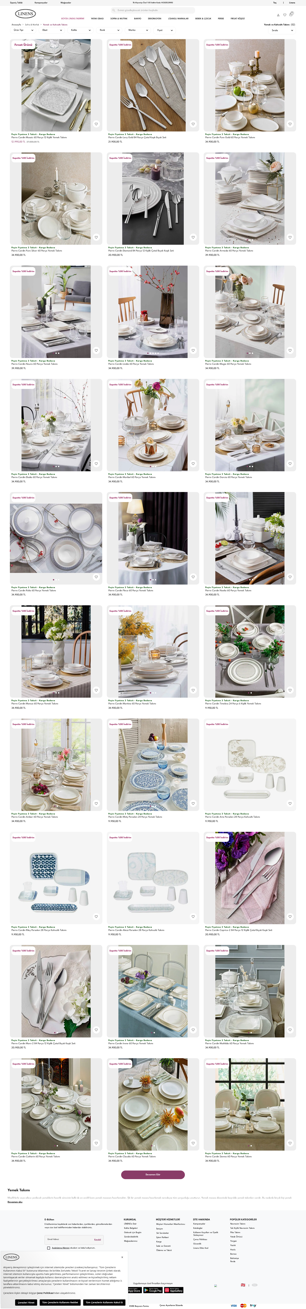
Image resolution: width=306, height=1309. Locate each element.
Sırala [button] (275, 30)
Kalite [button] (74, 30)
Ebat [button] (45, 30)
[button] (278, 14)
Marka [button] (132, 30)
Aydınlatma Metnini (60, 1248)
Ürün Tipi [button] (18, 30)
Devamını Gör (153, 1175)
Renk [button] (102, 30)
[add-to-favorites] (96, 124)
